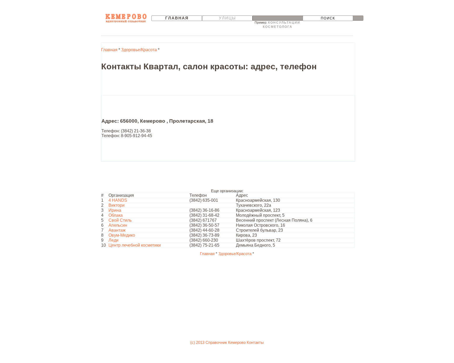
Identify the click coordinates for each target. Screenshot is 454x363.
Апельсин (118, 225)
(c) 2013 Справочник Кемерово (218, 342)
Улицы (227, 18)
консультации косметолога (282, 25)
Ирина (115, 210)
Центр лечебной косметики (135, 245)
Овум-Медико (122, 235)
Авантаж (117, 230)
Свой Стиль (120, 220)
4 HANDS (118, 200)
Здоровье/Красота (139, 50)
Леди (113, 240)
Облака (116, 215)
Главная (177, 18)
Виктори (117, 205)
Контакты (255, 342)
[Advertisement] (196, 83)
